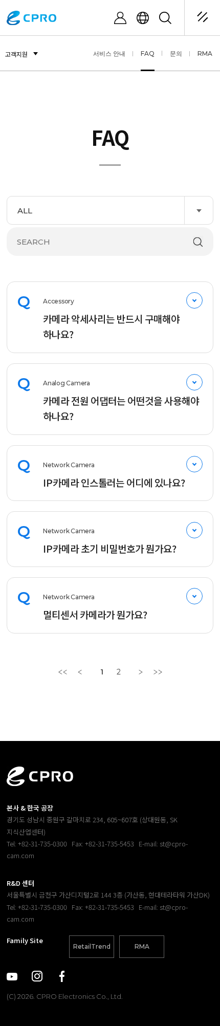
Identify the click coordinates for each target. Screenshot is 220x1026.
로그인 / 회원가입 (120, 18)
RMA (204, 53)
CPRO (31, 18)
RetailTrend (92, 946)
